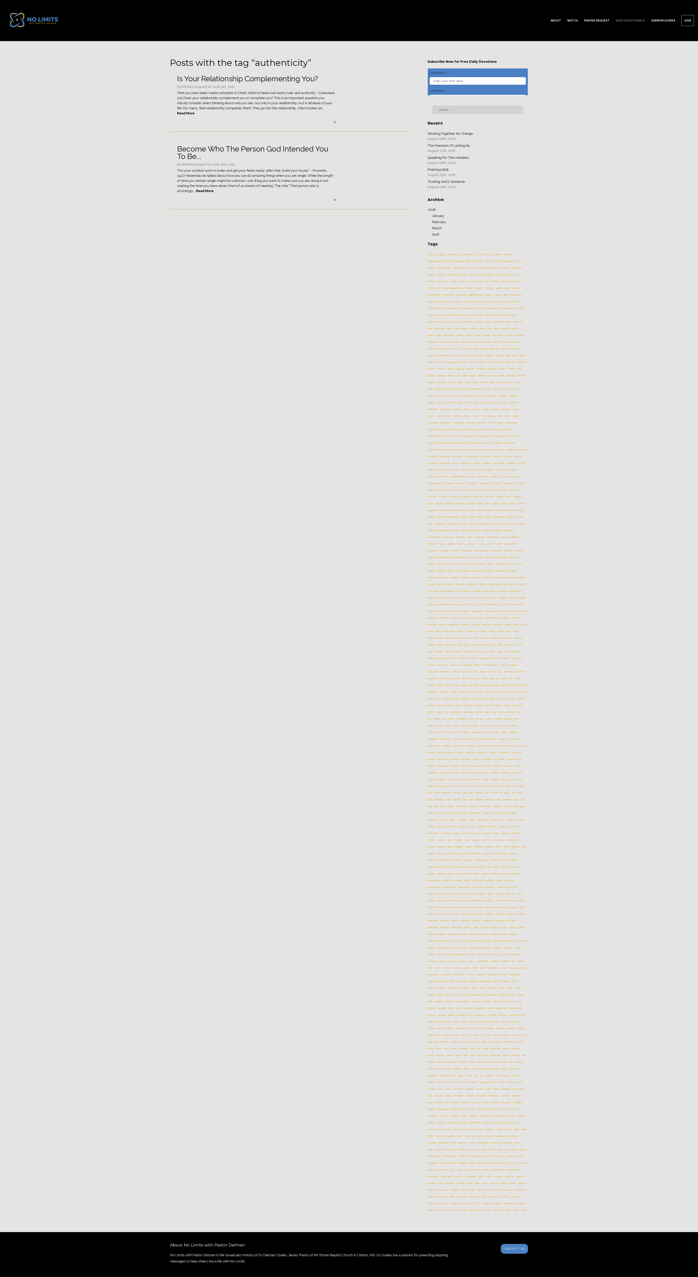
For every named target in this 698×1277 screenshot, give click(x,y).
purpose (442, 961)
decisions (499, 510)
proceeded (453, 934)
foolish (493, 651)
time (470, 1149)
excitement (455, 618)
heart (494, 712)
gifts (492, 678)
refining (453, 981)
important (469, 745)
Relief (469, 288)
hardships (468, 705)
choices (431, 416)
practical (470, 907)
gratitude (444, 692)
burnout (458, 396)
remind (518, 1001)
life (513, 793)
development (493, 537)
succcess (503, 1109)
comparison (497, 443)
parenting (505, 867)
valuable (460, 1183)
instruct (518, 759)
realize (483, 968)
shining (483, 1068)
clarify (500, 416)
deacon (470, 510)
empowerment (435, 584)
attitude (504, 348)
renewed (441, 1008)
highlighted (461, 719)
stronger (464, 1102)
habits (505, 698)
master (441, 813)
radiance (521, 961)
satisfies (520, 1042)
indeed (460, 752)
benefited (491, 369)
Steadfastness (434, 295)
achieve (441, 315)
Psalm (439, 288)
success (444, 1116)
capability (503, 396)
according (480, 308)
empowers (449, 584)
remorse (431, 1008)
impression (521, 745)
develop (505, 537)
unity (488, 1176)
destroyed (487, 530)
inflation (492, 752)
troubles (481, 1163)
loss (515, 799)
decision (510, 510)
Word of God (448, 295)
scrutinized (475, 1048)
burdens (432, 396)
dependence (440, 523)
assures (454, 348)
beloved (470, 369)
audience (432, 355)
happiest (441, 705)
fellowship (450, 645)
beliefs (483, 362)
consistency (471, 483)
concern (518, 456)
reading (466, 968)
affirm (508, 321)
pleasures (510, 893)
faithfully (461, 631)
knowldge (505, 786)
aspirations (515, 342)
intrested (495, 772)
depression (462, 523)
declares (520, 510)
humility (513, 725)
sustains (489, 1129)
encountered (495, 584)
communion (513, 436)
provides (441, 954)
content (445, 490)
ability (506, 295)
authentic (456, 355)
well (483, 1196)
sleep (497, 1075)
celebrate (513, 402)
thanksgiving (506, 1142)
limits (447, 799)
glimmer (432, 685)
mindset (493, 819)
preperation (433, 920)
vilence (512, 1183)
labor (437, 793)
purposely (516, 954)
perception (515, 873)
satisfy (431, 1048)
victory (504, 1183)
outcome (512, 853)
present (454, 920)
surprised (441, 1122)
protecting (485, 947)
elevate (467, 570)
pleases (482, 893)
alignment (439, 328)
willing (431, 1203)
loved (521, 799)
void (437, 1190)
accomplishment (454, 308)
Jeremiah (509, 274)
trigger (473, 1163)
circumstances (488, 416)
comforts (482, 422)
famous (431, 638)
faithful (483, 631)
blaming (501, 375)
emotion (496, 577)
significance (514, 1068)
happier (431, 705)
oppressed (476, 853)
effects (451, 570)
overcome (432, 860)
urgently (432, 1183)
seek (466, 1055)
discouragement (481, 550)
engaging (432, 604)
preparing (520, 914)
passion (451, 873)
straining (438, 1095)
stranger (448, 1095)
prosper (464, 947)
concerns (508, 456)
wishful (470, 1203)
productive (484, 934)
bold (492, 382)
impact (501, 739)
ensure (463, 604)
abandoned (461, 295)
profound (503, 934)
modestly (514, 826)
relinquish (449, 1001)
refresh (465, 988)
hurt (459, 732)
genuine (466, 678)
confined (521, 463)
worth (515, 1210)
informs (454, 759)
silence (452, 1075)
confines (431, 470)
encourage (476, 591)
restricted (515, 1021)
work (439, 1210)
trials (442, 1163)
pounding (519, 900)
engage (521, 597)
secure (431, 1055)
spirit (488, 1089)
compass (461, 449)
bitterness (482, 375)
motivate (432, 840)
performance (479, 880)
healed (498, 705)
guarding (447, 698)
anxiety (469, 335)
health (439, 712)
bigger (473, 375)
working (431, 1210)
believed (499, 362)
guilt (498, 698)
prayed (505, 907)
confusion (443, 476)
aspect (505, 342)
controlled (479, 490)
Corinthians (487, 254)
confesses (465, 463)
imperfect (445, 745)
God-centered (443, 268)
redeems (493, 974)
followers (449, 651)
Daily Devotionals (630, 20)
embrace (432, 577)
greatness (464, 692)
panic (496, 867)
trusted (523, 1163)
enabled (483, 584)
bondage (500, 382)
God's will (473, 268)
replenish (432, 1015)
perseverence (464, 887)
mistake (492, 826)
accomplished (513, 301)
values (469, 1183)
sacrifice (454, 1042)
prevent (467, 927)
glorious (449, 685)
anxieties (459, 335)
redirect (444, 981)
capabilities (491, 396)
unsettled (497, 1176)
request (442, 1015)
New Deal (506, 281)
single (461, 1075)
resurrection (448, 1028)
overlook (468, 860)
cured (511, 503)
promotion (522, 941)
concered (497, 456)
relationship (491, 994)
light (430, 799)
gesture (476, 678)
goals (464, 685)
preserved (465, 920)
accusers (520, 308)
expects (442, 624)
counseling (478, 496)
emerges (454, 577)
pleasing (500, 893)
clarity (507, 416)
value (477, 1183)
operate (431, 853)
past (459, 873)
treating (509, 1156)
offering (515, 846)
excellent (443, 618)
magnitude (461, 806)
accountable (508, 308)
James (499, 274)
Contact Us (514, 1248)
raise (430, 968)
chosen (467, 416)
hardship (479, 705)
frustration (445, 671)
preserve (476, 920)
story (430, 1095)
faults (469, 638)
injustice (477, 759)
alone (496, 328)
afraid (430, 328)
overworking (461, 867)
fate (447, 638)
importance (458, 745)
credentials (459, 503)
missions (462, 826)
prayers (514, 907)
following (469, 651)
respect (512, 1015)
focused (508, 645)
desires (513, 523)
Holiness (452, 274)
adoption (501, 315)
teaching (451, 1136)
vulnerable (455, 1190)
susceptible (467, 1129)
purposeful (504, 954)
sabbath (444, 1042)
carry (496, 402)
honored (498, 719)
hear (501, 712)
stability (496, 1089)
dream (490, 564)
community (433, 443)
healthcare (517, 705)
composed (445, 456)
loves (430, 806)
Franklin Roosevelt (502, 261)
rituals (476, 1035)
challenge (456, 409)
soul (455, 1082)
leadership (446, 793)
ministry (510, 819)
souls (448, 1082)
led (500, 793)
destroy (497, 530)
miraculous (441, 826)
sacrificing (464, 1042)
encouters (501, 591)
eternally (448, 611)
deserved (474, 523)
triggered (463, 1163)
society (505, 1075)
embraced (500, 570)
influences (516, 752)
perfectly (458, 880)
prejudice (466, 914)
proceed (464, 934)
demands (519, 517)
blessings (441, 382)
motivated (515, 833)
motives (441, 840)
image (504, 732)
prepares (500, 914)
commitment (434, 436)
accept (489, 301)
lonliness (507, 799)
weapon (443, 1196)
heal (447, 712)
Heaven (431, 274)
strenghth (458, 1095)
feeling (440, 645)
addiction (478, 315)
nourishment (500, 840)
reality (475, 968)
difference (515, 537)
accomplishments (436, 308)
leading (457, 793)
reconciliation (458, 974)
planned (456, 893)
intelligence (442, 766)
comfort (491, 422)
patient (485, 873)
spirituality (458, 1089)
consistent (484, 483)
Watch (572, 20)
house (483, 725)
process (473, 934)
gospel (496, 685)
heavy (519, 712)
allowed (464, 328)
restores (494, 1021)
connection (495, 476)
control (489, 490)
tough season (511, 1149)
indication (470, 752)
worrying (455, 1210)
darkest (443, 510)
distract (431, 564)
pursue (451, 961)
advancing (457, 321)
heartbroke (468, 712)
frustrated (512, 665)
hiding (451, 719)
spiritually (469, 1089)
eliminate (477, 570)
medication (462, 813)
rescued (461, 1015)
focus (430, 651)
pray (439, 914)
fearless (502, 638)
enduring (463, 597)
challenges (445, 409)
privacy (503, 927)
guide (475, 698)
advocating (499, 321)
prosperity (442, 947)
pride (475, 927)
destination (466, 530)
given (503, 678)
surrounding (433, 1129)
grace (503, 685)
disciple (454, 550)
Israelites (490, 274)
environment (517, 604)
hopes (449, 725)
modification (433, 833)
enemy (483, 597)
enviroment (504, 604)
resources (502, 1015)
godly (476, 685)
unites (481, 1176)
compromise (485, 456)
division (457, 564)
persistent (490, 887)
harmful (489, 705)
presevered (499, 920)
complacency (497, 449)
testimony (463, 1142)
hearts (487, 712)
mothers (504, 833)
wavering (507, 1190)
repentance (480, 1008)
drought (499, 564)
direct (489, 544)
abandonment (475, 295)
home (471, 719)
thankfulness (481, 1142)
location (478, 799)
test (471, 1142)
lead (472, 793)
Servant (498, 288)
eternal (457, 611)
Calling (442, 254)
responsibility (444, 1021)
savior (446, 1048)
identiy (466, 732)
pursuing (461, 961)
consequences (434, 483)
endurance (433, 597)
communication (498, 436)
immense (457, 739)
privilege (521, 927)
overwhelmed (511, 860)
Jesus (439, 281)
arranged (487, 342)
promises (456, 941)
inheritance (465, 759)
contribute (468, 490)
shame (431, 1068)
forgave (516, 651)
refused (492, 988)
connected (471, 476)
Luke (486, 281)
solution (431, 1082)
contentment (434, 490)
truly (515, 1163)
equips (431, 611)
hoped (430, 725)
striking (438, 1102)
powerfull (432, 907)
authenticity (444, 355)
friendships (455, 665)
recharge (513, 968)
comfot (500, 422)
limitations (438, 799)
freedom (432, 665)
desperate (432, 530)
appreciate (519, 335)
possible (499, 900)
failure (431, 631)
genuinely (455, 678)
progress (513, 934)
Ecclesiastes (458, 261)
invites (451, 779)
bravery (517, 382)
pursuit (471, 961)
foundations (504, 658)
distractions (502, 557)
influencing (443, 759)
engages (512, 597)
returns (470, 1028)
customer (520, 503)
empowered (518, 577)
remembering (462, 1001)
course (508, 496)
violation (521, 1183)
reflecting (473, 981)
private (512, 927)
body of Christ (471, 382)
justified (464, 786)
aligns (449, 328)
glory (457, 685)
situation (489, 1075)
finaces (475, 645)
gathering (508, 671)
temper (480, 1136)
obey (450, 846)
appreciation (433, 342)
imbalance (432, 739)
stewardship (519, 1089)
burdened (514, 389)
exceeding (432, 618)
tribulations (451, 1163)
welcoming (474, 1196)
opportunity (451, 853)
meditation (487, 813)
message (461, 819)
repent (490, 1008)
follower (458, 651)
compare (486, 443)
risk (469, 1035)
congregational (457, 476)
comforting (471, 422)
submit (493, 1109)
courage (499, 496)
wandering (488, 1190)
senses (431, 1062)
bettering (441, 375)
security (440, 1055)
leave (494, 793)
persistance (478, 887)
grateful (523, 685)
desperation (444, 530)
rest (438, 1028)
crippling (471, 503)
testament (443, 1142)
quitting (505, 961)
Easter (447, 261)
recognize (445, 974)
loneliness (489, 799)
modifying (445, 833)
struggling (442, 1109)
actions (461, 315)
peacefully (495, 873)
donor (465, 564)
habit (513, 698)
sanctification (495, 1042)
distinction (490, 557)
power (461, 907)
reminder (487, 1001)
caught (504, 402)
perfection (447, 880)
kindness (474, 786)
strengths (505, 1095)
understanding (513, 1169)
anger (438, 335)
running (522, 1035)
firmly (493, 645)
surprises (452, 1122)
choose (448, 416)
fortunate (483, 658)
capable (513, 396)
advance (446, 321)
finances (484, 645)
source (462, 1082)
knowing (495, 786)
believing (460, 369)
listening (456, 799)
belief (490, 362)
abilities (497, 295)
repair (458, 1008)
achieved (432, 315)
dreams (481, 564)
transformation (434, 1156)
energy (492, 597)
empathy (506, 577)
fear (510, 638)
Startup (516, 288)
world (446, 1210)
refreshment (454, 988)
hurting (451, 732)
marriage (432, 813)
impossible (481, 745)
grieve (497, 692)
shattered (456, 1068)
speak (501, 1082)
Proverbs (517, 281)
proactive (432, 934)
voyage (444, 1190)
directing (461, 544)
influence (432, 759)
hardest (458, 705)
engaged (502, 597)
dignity (442, 544)
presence (444, 920)
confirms (455, 470)
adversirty (468, 321)
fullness (484, 671)
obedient (432, 846)
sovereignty (472, 1082)
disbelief (498, 544)
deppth (451, 523)
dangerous (433, 510)
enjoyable (443, 604)
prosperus (454, 947)
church (476, 416)
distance (479, 557)
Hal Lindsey (504, 268)
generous (444, 678)
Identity (472, 274)
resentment (480, 1015)
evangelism (477, 611)
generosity (433, 678)
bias (459, 375)
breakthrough (441, 389)
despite (455, 530)
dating (462, 510)
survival (456, 1129)
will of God (504, 1196)
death (479, 510)
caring (489, 402)
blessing (452, 382)
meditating (475, 813)
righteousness (434, 1035)
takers (524, 1129)
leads (464, 793)
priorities (494, 927)
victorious (494, 1183)
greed (473, 692)
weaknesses (520, 1190)
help (444, 719)
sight (504, 1068)
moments (466, 833)
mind (501, 819)
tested (453, 1142)
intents (518, 766)
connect (506, 476)
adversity (479, 321)
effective (442, 570)
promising (476, 941)
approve (465, 342)
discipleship (433, 550)
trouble (491, 1163)
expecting (432, 624)
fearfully (485, 638)
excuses (467, 618)
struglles (453, 1109)
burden (441, 396)
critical (480, 503)
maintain (473, 806)
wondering (521, 1203)
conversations (501, 490)
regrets (509, 988)
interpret (474, 772)
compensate (473, 449)
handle (520, 698)
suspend (479, 1129)
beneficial (480, 369)
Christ (476, 254)
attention (484, 348)
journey (514, 779)
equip (439, 611)
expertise (465, 624)
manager (497, 806)
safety (484, 1042)
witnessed (487, 1203)
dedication (453, 517)
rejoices (448, 994)
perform (491, 880)
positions (432, 900)
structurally (483, 1102)
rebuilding (493, 968)
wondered (509, 1203)
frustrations (433, 671)
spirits (448, 1089)
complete (522, 449)
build (504, 389)
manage (507, 806)
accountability (493, 308)
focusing (518, 645)
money (486, 833)
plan (474, 893)
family (508, 631)
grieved (488, 692)
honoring (508, 719)
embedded (488, 570)
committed (447, 436)
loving (443, 806)
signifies (443, 1075)
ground (505, 692)
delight (488, 517)
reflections (485, 981)
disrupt (469, 557)
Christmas (467, 254)
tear (473, 1136)
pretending (433, 927)
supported (498, 1116)
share (438, 1068)
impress (431, 752)
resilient (492, 1015)
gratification (433, 692)
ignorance (476, 732)
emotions (486, 577)
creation (439, 503)
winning (445, 1203)
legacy (507, 793)
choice (440, 416)
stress (430, 1102)
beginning (451, 362)
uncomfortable (497, 1169)
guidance (465, 698)
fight (459, 645)
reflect (515, 981)
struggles (517, 1102)
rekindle (466, 994)
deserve (495, 523)
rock (483, 1035)
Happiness (517, 268)
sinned (469, 1075)
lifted (519, 793)
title (484, 1149)
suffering (454, 1116)
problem (442, 934)
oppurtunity (500, 853)
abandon (488, 295)
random (437, 968)
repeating (468, 1008)
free (439, 665)
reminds (509, 1001)
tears (467, 1136)
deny (430, 523)
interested (445, 772)
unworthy (509, 1176)
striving (455, 1102)
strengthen (494, 1095)
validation (450, 1183)
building (496, 389)
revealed (490, 1028)
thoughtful (440, 1149)
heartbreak (456, 712)
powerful (442, 907)
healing (506, 705)
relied (430, 1001)
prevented (445, 927)
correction (466, 496)
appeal (487, 335)
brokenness (476, 389)
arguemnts (476, 342)
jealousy (504, 779)
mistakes (482, 826)
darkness (453, 510)
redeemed (482, 974)
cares (475, 402)
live (464, 799)
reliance (520, 994)
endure (453, 597)
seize (472, 1055)
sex (511, 1062)
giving (517, 678)
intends (475, 766)
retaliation (460, 1028)
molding (456, 833)
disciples (445, 550)
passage (431, 873)
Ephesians (478, 261)
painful (482, 867)
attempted (473, 348)
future (493, 671)
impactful (491, 739)
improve (441, 752)
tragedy (523, 1149)
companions (462, 443)
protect (517, 947)
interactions (433, 772)
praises (488, 907)
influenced (504, 752)
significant (432, 1075)
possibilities (476, 900)
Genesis (431, 268)
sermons (463, 1062)
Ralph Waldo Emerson (454, 288)
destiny (477, 530)
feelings (431, 645)
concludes (432, 463)
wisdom (454, 1203)
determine (461, 537)
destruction (509, 530)
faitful (438, 631)
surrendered (474, 1122)
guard (456, 698)
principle (484, 927)
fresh (445, 665)
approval (455, 342)
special (509, 1082)
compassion (449, 449)
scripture (464, 1048)
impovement (494, 745)
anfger (431, 335)
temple (489, 1136)
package (473, 867)
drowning (509, 564)
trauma (500, 1156)
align (456, 328)
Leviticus (477, 281)
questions (495, 961)
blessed (521, 375)
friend (477, 665)
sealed (486, 1048)
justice (455, 786)
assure (463, 348)
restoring (504, 1021)
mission (472, 826)
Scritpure (489, 288)
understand (433, 1176)
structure (495, 1102)
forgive (453, 658)
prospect (432, 947)
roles (489, 1035)
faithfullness (449, 631)
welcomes (461, 1196)
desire (522, 523)
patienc (476, 873)
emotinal (465, 577)
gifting (485, 678)
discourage (496, 550)
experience (453, 624)
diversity (440, 564)
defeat (472, 517)
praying (431, 914)
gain (500, 671)
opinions (440, 853)
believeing (510, 362)
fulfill (475, 671)
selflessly (515, 1055)
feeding (518, 638)
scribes (454, 1048)
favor (476, 638)
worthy (508, 1210)
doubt (473, 564)
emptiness (472, 584)
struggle (431, 1109)
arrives (497, 342)
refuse (501, 988)
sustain (499, 1129)
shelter (466, 1068)
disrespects (459, 557)
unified (457, 1176)
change (485, 409)
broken (487, 389)
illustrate (495, 732)
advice (489, 321)
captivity (431, 402)
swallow (508, 1129)
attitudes (494, 348)
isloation (494, 779)
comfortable (458, 422)
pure (479, 954)
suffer (463, 1116)
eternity (466, 611)
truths (459, 1169)
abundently (444, 301)
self (523, 1055)
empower (460, 584)
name (450, 840)
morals (495, 833)
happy (450, 705)
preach (457, 914)
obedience (513, 840)
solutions (515, 1075)
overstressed (497, 860)
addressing (490, 315)
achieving (451, 315)
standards (506, 1089)
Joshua (461, 281)
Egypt (468, 261)
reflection (496, 981)
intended (454, 766)
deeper (463, 517)
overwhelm (448, 867)
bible (465, 375)
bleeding (511, 375)
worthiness (497, 1210)
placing (447, 893)
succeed (514, 1109)
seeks (458, 1055)
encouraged (433, 591)
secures (516, 1048)
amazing (515, 328)
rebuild (503, 968)
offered (506, 846)
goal (470, 685)
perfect (467, 880)
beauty (441, 362)
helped (436, 719)
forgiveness (433, 658)
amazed (505, 328)
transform (490, 1156)
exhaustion (478, 618)
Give (687, 20)
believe (450, 369)
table (516, 1129)
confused (512, 470)
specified (432, 1089)
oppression (488, 853)
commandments (449, 429)
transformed (464, 1156)
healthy (431, 712)
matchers (450, 813)
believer (431, 369)
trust (452, 1169)
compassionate (435, 449)
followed (439, 651)
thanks (517, 1142)
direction (471, 544)
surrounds (446, 1129)
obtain (498, 846)
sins (476, 1075)
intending (465, 766)
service (487, 1062)
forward (493, 658)
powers (452, 907)
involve (485, 779)
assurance (443, 348)
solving (440, 1082)
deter (470, 537)
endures (444, 597)
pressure (511, 920)
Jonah (453, 281)
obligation (458, 846)
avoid (507, 355)
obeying (442, 846)
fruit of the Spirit (489, 665)
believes (441, 369)
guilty (491, 698)
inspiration (499, 759)
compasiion (509, 443)
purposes (432, 961)
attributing (515, 348)
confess (476, 463)
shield (475, 1068)
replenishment (515, 1008)
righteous (447, 1035)
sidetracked (494, 1068)
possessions (463, 900)
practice (479, 907)
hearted (478, 712)
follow (478, 651)
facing (523, 624)
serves (472, 1062)
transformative (449, 1156)
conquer (516, 476)
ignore (485, 732)
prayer (522, 907)
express (498, 624)
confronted (501, 470)
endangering (514, 591)
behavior (473, 362)
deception (488, 510)
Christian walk (453, 254)
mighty (471, 819)
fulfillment (466, 671)
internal (464, 772)
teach (459, 1136)
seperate (440, 1062)
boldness (484, 382)
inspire (509, 759)
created (517, 496)
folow (485, 651)
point (520, 893)
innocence (488, 759)
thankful (494, 1142)
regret (518, 988)
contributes (456, 490)
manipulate (518, 806)
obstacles (479, 846)
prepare (510, 914)
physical (431, 893)
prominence (433, 941)
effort (459, 570)
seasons (506, 1048)
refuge (474, 988)
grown (523, 692)
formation (472, 658)
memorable (510, 813)
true (509, 1163)
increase (451, 752)
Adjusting (432, 254)
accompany (499, 301)
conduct (455, 463)
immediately (445, 739)
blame (492, 375)
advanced (511, 315)
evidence (501, 611)
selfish (506, 1055)
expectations (491, 618)
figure (466, 645)
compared (474, 443)
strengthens (481, 1095)
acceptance (457, 301)
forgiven (444, 658)
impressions (508, 745)
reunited (480, 1028)
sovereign (484, 1082)
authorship (478, 355)
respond (522, 1015)
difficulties (432, 544)
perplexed (509, 880)
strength (516, 1095)
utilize (441, 1183)
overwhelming (434, 867)
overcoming (444, 860)
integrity (431, 766)
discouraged (466, 550)
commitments (506, 429)
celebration (433, 409)
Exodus (488, 261)
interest (455, 772)
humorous (432, 732)
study (462, 1109)
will (437, 1203)
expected (516, 618)
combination (433, 422)
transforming (478, 1156)
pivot (439, 893)
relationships (478, 994)
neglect (476, 840)
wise (462, 1203)
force (500, 651)
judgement (433, 786)
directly (481, 544)
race (513, 961)
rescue (470, 1015)
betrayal (431, 375)
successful (433, 1116)
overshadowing (481, 860)
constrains (507, 483)
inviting (467, 779)
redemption (514, 974)
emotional (475, 577)
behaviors (463, 362)
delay (479, 517)
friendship (467, 665)
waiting (465, 1190)
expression (487, 624)
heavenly (510, 712)
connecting (483, 476)
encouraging (489, 591)
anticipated (448, 335)
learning (479, 793)
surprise (462, 1122)
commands (481, 429)
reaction (457, 968)
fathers (454, 638)
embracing (443, 577)
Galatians (518, 261)
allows (482, 328)
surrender (501, 1122)
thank (430, 1149)
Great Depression (488, 268)
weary (452, 1196)
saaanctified (433, 1042)
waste (498, 1190)
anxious (478, 335)
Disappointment (435, 261)
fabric (515, 624)
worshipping (474, 1210)
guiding (483, 698)
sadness (475, 1042)
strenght (469, 1095)
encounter (520, 584)
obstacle (489, 846)
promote (487, 941)
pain (490, 867)
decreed (431, 517)
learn (487, 793)
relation (502, 994)
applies (508, 335)
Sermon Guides (663, 20)
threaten (461, 1149)
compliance (433, 456)
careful (468, 402)
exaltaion (512, 611)
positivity (451, 900)
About (556, 20)
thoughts (451, 1149)
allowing (473, 328)
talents (431, 1136)
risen (456, 1035)
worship (486, 1210)
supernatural (485, 1116)
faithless (493, 631)
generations (520, 671)
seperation (451, 1062)
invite (458, 779)
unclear (484, 1169)
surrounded (513, 1122)
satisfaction (508, 1042)
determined (448, 537)
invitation (442, 779)
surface (431, 1122)
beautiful (432, 362)
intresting (505, 772)
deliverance (498, 517)
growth (431, 698)
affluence (518, 321)
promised (445, 941)
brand (509, 382)
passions (441, 873)
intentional (486, 766)
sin (481, 1075)
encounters (508, 584)
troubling (500, 1163)
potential (509, 900)
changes (476, 409)
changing (495, 409)
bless (460, 382)
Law (469, 281)
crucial (495, 503)
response (432, 1021)
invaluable (517, 772)
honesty (480, 719)
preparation (478, 914)
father (462, 638)
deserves (485, 523)
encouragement (448, 591)
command (493, 429)
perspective (512, 887)
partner (515, 867)
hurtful (442, 732)
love (436, 806)
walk (479, 1190)
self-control (483, 1055)
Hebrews (441, 274)
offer (523, 846)
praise (497, 907)
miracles (520, 819)
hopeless (440, 725)
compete (485, 449)
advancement (434, 321)
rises (463, 1035)
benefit (511, 369)
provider (431, 954)
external (507, 624)
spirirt (440, 1089)
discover (520, 550)
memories (432, 819)
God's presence (460, 268)
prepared (490, 914)
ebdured (432, 570)
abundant (432, 301)
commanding (434, 429)
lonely (498, 799)
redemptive (433, 981)
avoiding (499, 355)
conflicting (466, 470)
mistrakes (502, 826)
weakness (432, 1196)
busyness (468, 396)
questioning (482, 961)
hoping (464, 725)
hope (456, 725)
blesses (431, 382)
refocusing (433, 988)
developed (480, 537)
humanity (493, 725)
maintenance (485, 806)
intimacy (484, 772)
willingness (516, 1196)
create (430, 503)
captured (441, 402)
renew (451, 1008)
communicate (482, 436)
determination (434, 537)
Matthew (495, 281)
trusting (431, 1169)
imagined (513, 732)
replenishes (501, 1008)
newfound (486, 840)
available (489, 355)
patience (467, 873)
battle (522, 355)
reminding (498, 1001)
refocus (443, 988)
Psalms (431, 288)
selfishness (495, 1055)
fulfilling (455, 671)
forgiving (462, 658)
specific (518, 1082)
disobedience (445, 557)
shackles (519, 1062)
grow (438, 698)
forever (508, 651)
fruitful (502, 665)
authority (467, 355)
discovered (509, 550)
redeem (503, 974)
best (519, 369)
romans (496, 1035)
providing (460, 954)
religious (439, 1001)
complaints (511, 449)
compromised (471, 456)
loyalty (451, 806)
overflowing (457, 860)
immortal (468, 739)
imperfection (433, 745)
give (511, 678)
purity (494, 954)
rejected (431, 994)
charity (516, 409)
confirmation (443, 470)
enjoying (454, 604)
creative (448, 503)
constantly (496, 483)
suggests (472, 1116)
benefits (502, 369)
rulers (513, 1035)
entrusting (491, 604)
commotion (468, 436)
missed (452, 826)
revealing (500, 1028)
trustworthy (442, 1169)
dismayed (432, 557)
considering (448, 483)
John (446, 281)
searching (495, 1048)
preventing (457, 927)
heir (429, 719)
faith (501, 631)
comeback (446, 422)
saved (438, 1048)
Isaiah (481, 274)
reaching (447, 968)
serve (479, 1062)
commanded (512, 422)
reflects (506, 981)
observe (469, 846)
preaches (447, 914)
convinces (432, 496)
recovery (471, 974)
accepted (468, 301)
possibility (488, 900)
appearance (497, 335)
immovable (480, 739)
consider (460, 483)
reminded (476, 1001)
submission (482, 1109)
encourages (463, 591)
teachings (440, 1136)
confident (511, 463)
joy (521, 779)
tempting (432, 1142)
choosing (457, 416)
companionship (447, 443)
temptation (513, 1136)
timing (477, 1149)
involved (476, 779)
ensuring (473, 604)
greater (454, 692)
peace (505, 873)
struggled (506, 1102)
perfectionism (434, 880)
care (482, 402)
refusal (483, 988)
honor (516, 719)
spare (493, 1082)
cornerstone (454, 496)
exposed (476, 624)
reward (521, 1028)
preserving (487, 920)
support (520, 1116)
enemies (474, 597)
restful (464, 1021)
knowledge (518, 786)
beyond (451, 375)
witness (498, 1203)
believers (521, 362)
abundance (516, 295)
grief (481, 692)
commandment (467, 429)
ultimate (475, 1169)
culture (503, 503)
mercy (452, 819)
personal (501, 887)
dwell (518, 564)
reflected (463, 981)
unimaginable (469, 1176)
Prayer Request (596, 20)
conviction (514, 490)
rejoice (457, 994)
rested (456, 1021)
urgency (520, 1176)
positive (441, 900)
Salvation (478, 288)
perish (499, 880)
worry (464, 1210)
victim (485, 1183)
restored (484, 1021)
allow (489, 328)
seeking (450, 1055)
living (470, 799)
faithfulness (472, 631)
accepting (479, 301)
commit (457, 436)
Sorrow (507, 288)
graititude (512, 685)
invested (432, 779)
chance (466, 409)
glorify (440, 685)
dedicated (442, 517)
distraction (514, 557)
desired (504, 523)
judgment (444, 786)
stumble (471, 1109)
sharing (446, 1068)
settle (504, 1062)
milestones (482, 819)
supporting (510, 1116)
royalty (505, 1035)
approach (445, 342)
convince (443, 496)
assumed (432, 348)
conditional (444, 463)
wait (473, 1190)
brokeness (464, 389)
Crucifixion (508, 254)
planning (466, 893)
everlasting (490, 611)
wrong (523, 1210)
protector (508, 947)
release (511, 994)
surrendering (488, 1122)
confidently (499, 463)
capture (451, 402)
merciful (443, 819)
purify (486, 954)
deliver (509, 517)
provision (471, 954)
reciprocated (433, 974)
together (492, 1149)
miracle (431, 826)
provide (450, 954)
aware (515, 355)
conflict (476, 470)
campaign (479, 396)
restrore (431, 1028)
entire (482, 604)
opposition (464, 853)
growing (515, 692)
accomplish (469, 308)
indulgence (481, 752)
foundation (517, 658)
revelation (511, 1028)
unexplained (446, 1176)
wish (478, 1203)
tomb (500, 1149)
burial (449, 396)
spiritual (480, 1089)
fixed (500, 645)
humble (503, 725)
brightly (453, 389)
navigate (458, 840)
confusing (432, 476)
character (506, 409)
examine (522, 611)
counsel (489, 496)
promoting (498, 941)
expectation (504, 618)
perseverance (449, 887)
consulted (519, 483)
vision (430, 1190)
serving (496, 1062)
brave (430, 389)
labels (430, 793)
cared (459, 402)
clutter (515, 416)
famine (516, 631)
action (469, 315)
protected (474, 947)
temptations (500, 1136)
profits (494, 934)
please (491, 893)
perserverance (434, 887)
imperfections (513, 739)
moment (477, 833)
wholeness (492, 1196)
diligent (451, 544)
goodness (486, 685)
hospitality (474, 725)
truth (466, 1169)
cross (487, 503)
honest (489, 719)
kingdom (484, 786)
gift (497, 678)
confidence (487, 463)
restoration (474, 1021)
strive (446, 1102)
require (451, 1015)
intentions (497, 766)
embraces (512, 570)
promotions (510, 941)
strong (473, 1102)
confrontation (488, 470)
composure (457, 456)
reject (440, 994)
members (498, 813)
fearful (494, 638)
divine (449, 564)
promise (466, 941)
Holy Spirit (462, 274)
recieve (522, 968)
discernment (510, 544)
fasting (440, 638)
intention (508, 766)
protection (497, 947)
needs (467, 840)
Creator (497, 254)
